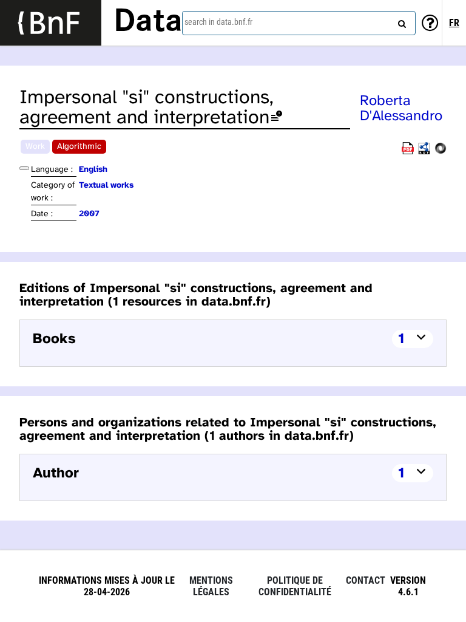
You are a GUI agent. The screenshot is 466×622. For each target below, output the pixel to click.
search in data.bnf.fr (218, 22)
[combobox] (299, 23)
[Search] (400, 21)
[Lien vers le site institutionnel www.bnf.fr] (50, 23)
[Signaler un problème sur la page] (276, 118)
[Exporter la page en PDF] (408, 152)
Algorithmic (79, 146)
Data (148, 22)
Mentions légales (211, 586)
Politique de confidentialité (294, 586)
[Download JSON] (440, 152)
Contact (365, 580)
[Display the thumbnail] (24, 168)
